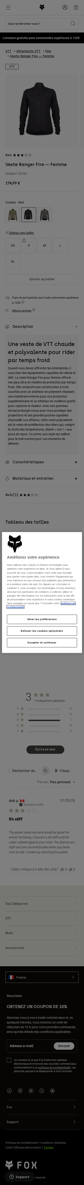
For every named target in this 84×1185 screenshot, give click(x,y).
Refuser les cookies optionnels (42, 630)
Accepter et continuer (42, 642)
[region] (42, 592)
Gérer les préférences (42, 619)
